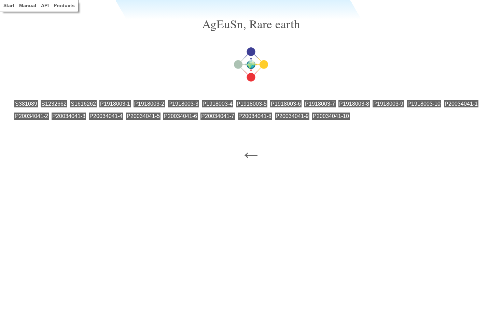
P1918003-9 (388, 104)
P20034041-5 (143, 116)
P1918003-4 (218, 104)
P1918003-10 (424, 104)
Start (8, 5)
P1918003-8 (354, 104)
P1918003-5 (252, 104)
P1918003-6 (286, 104)
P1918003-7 (320, 104)
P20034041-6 (180, 116)
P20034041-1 (461, 104)
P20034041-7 (217, 116)
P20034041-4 (106, 116)
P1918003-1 (115, 104)
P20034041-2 (31, 116)
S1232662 (54, 104)
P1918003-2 (149, 104)
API (45, 5)
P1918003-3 (183, 104)
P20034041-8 (254, 116)
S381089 (26, 104)
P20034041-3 (68, 116)
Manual (27, 5)
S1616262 (83, 104)
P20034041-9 (292, 116)
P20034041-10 (331, 116)
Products (64, 5)
